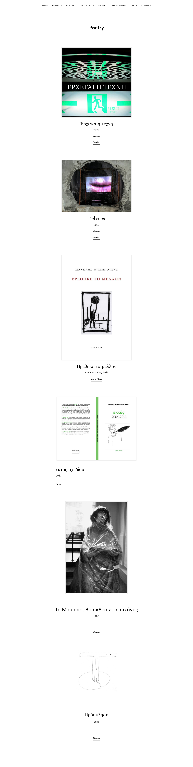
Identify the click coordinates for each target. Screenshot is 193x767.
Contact (146, 5)
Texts (133, 5)
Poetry (70, 5)
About (101, 5)
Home (45, 5)
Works (55, 5)
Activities (86, 5)
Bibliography (119, 5)
